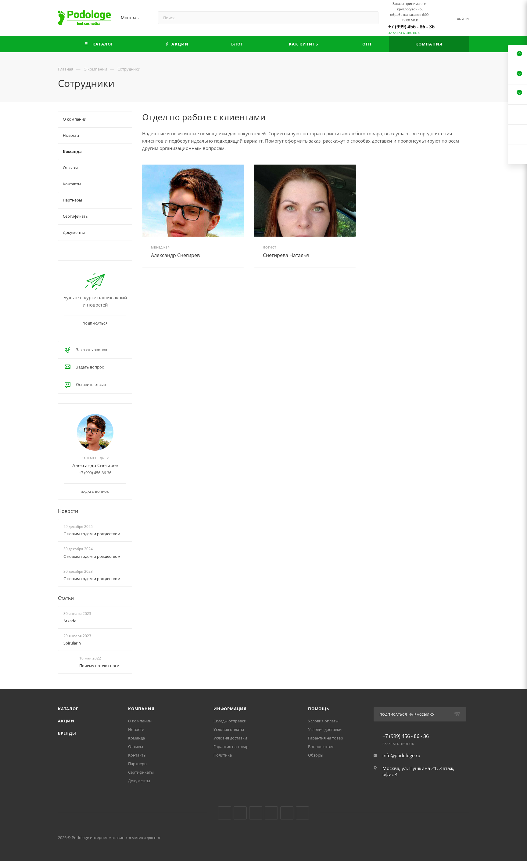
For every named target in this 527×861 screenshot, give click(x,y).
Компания (141, 708)
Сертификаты (141, 772)
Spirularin (72, 643)
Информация (230, 708)
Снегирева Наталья (286, 255)
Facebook (240, 812)
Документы (139, 780)
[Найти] (371, 17)
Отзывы (135, 746)
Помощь (318, 708)
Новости (68, 511)
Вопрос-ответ (321, 746)
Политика (222, 755)
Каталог (68, 708)
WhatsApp (302, 812)
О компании (140, 721)
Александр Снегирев (175, 255)
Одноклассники (271, 812)
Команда (136, 738)
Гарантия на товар (231, 746)
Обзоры (315, 755)
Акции (66, 721)
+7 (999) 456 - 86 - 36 (411, 26)
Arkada (69, 620)
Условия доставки (230, 738)
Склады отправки (229, 721)
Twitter (255, 812)
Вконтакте (224, 812)
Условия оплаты (228, 729)
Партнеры (137, 763)
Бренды (67, 733)
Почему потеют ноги (99, 665)
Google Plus (286, 812)
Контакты (137, 755)
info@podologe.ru (401, 755)
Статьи (66, 598)
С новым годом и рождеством (91, 533)
